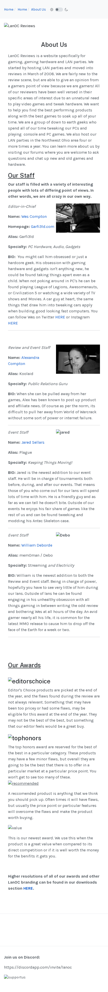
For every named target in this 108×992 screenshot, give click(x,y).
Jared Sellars (32, 442)
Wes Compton (34, 216)
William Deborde (36, 545)
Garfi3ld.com (42, 226)
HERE (60, 317)
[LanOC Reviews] (19, 25)
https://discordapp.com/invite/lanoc (38, 967)
